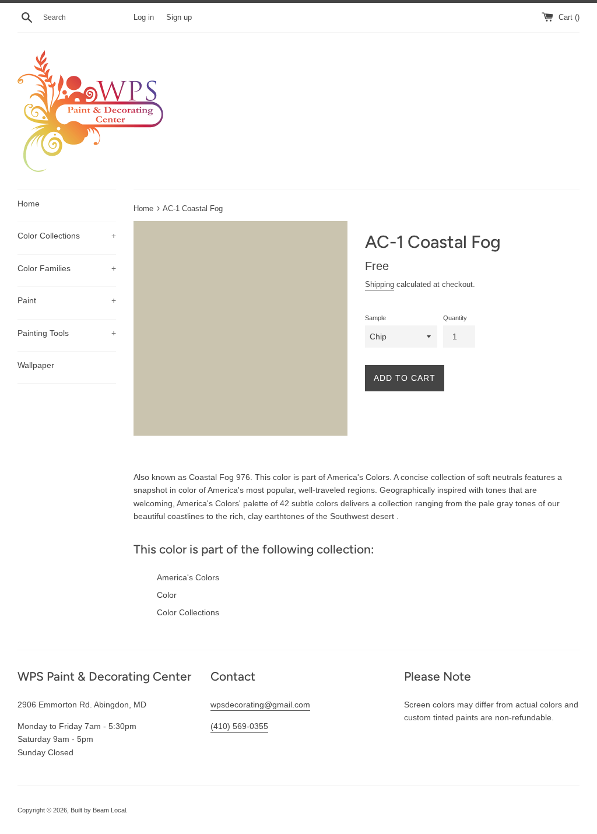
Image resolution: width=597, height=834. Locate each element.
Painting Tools (66, 333)
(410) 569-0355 (239, 726)
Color (167, 595)
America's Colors (188, 577)
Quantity (455, 317)
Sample (375, 317)
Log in (144, 17)
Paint (66, 300)
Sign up (179, 17)
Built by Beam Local (98, 810)
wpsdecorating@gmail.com (260, 704)
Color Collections (66, 235)
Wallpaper (35, 365)
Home (28, 203)
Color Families (66, 268)
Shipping (379, 284)
